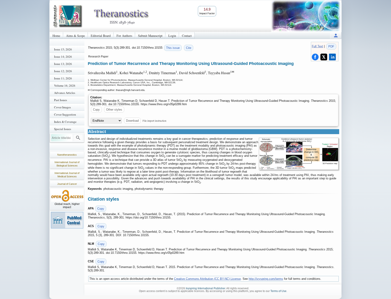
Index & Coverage (65, 122)
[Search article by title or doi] (78, 138)
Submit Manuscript (150, 35)
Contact (187, 35)
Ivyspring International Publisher (205, 288)
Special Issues (62, 129)
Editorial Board (101, 35)
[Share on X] (323, 57)
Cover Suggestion (65, 114)
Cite (188, 48)
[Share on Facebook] (315, 57)
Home (56, 35)
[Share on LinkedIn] (332, 57)
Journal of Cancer (67, 184)
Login (172, 35)
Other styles (114, 109)
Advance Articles (64, 93)
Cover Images (62, 107)
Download (132, 120)
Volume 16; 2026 (64, 85)
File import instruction (154, 120)
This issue (173, 48)
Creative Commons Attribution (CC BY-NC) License (207, 278)
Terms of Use (278, 291)
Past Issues (60, 100)
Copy (96, 109)
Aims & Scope (75, 35)
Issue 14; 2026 (63, 57)
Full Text (317, 46)
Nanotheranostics (67, 154)
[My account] (335, 35)
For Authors (124, 35)
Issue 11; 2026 (63, 78)
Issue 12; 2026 (63, 71)
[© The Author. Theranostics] (299, 154)
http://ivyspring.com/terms (266, 278)
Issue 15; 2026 (63, 49)
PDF (331, 46)
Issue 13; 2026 (63, 64)
